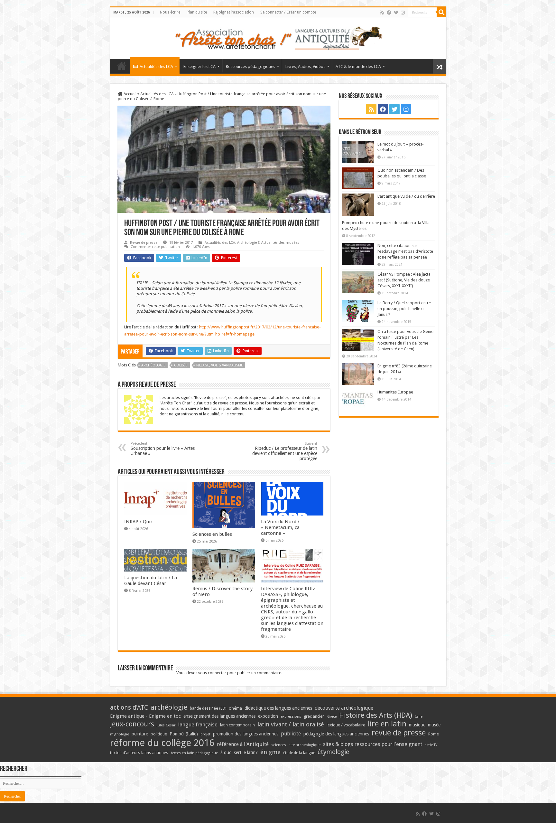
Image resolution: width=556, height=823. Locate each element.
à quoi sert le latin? (239, 752)
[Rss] (382, 12)
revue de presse (399, 732)
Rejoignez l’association (233, 12)
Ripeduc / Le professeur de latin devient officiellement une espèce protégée (284, 451)
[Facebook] (389, 12)
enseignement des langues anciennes (219, 716)
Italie (418, 716)
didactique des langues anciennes (278, 708)
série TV (431, 745)
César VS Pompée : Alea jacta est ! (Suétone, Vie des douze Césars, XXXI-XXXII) (404, 280)
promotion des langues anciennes (245, 733)
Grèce (332, 716)
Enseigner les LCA (199, 66)
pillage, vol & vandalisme (219, 365)
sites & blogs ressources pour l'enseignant (372, 744)
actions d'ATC (129, 707)
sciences (278, 745)
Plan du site (197, 12)
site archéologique (304, 745)
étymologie (333, 752)
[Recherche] (441, 12)
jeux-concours (132, 724)
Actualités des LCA (156, 66)
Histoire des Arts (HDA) (375, 715)
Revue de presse (143, 243)
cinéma (235, 708)
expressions (291, 716)
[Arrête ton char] (278, 37)
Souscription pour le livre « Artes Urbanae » (163, 448)
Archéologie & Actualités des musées (268, 243)
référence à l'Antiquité (243, 744)
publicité (291, 734)
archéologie (153, 365)
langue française (198, 724)
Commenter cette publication (155, 247)
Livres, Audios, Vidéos (305, 66)
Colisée (181, 365)
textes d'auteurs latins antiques (139, 752)
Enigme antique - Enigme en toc (145, 716)
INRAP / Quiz (138, 522)
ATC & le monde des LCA (358, 66)
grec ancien (314, 716)
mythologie (119, 734)
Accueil (129, 93)
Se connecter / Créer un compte (288, 12)
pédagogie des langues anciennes (336, 733)
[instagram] (402, 12)
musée (434, 724)
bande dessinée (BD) (208, 708)
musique (417, 724)
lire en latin (387, 723)
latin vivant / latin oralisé (290, 724)
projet (205, 734)
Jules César (166, 725)
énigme (270, 752)
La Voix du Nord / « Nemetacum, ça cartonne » (280, 527)
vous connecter (212, 672)
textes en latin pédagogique (194, 753)
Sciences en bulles (212, 534)
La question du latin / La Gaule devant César (150, 580)
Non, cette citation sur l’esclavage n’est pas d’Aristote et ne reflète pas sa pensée (405, 251)
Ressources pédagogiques (250, 66)
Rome (433, 734)
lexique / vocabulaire (346, 725)
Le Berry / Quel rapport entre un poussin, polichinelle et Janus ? (404, 308)
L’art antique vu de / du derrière (406, 196)
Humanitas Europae (395, 392)
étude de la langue (299, 753)
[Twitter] (396, 12)
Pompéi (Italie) (184, 733)
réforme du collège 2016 (162, 742)
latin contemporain (237, 725)
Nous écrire (170, 12)
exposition (268, 716)
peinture (140, 733)
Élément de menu (121, 65)
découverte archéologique (344, 708)
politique (159, 734)
